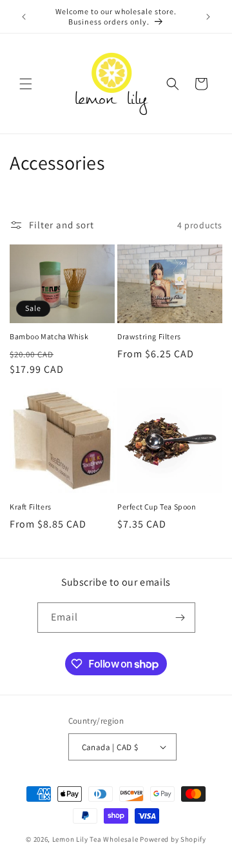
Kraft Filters (31, 506)
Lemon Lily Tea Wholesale (95, 839)
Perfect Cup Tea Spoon (157, 506)
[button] (26, 84)
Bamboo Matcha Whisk (49, 336)
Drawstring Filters (149, 336)
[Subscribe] (180, 617)
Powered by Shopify (173, 839)
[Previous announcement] (24, 17)
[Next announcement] (208, 17)
